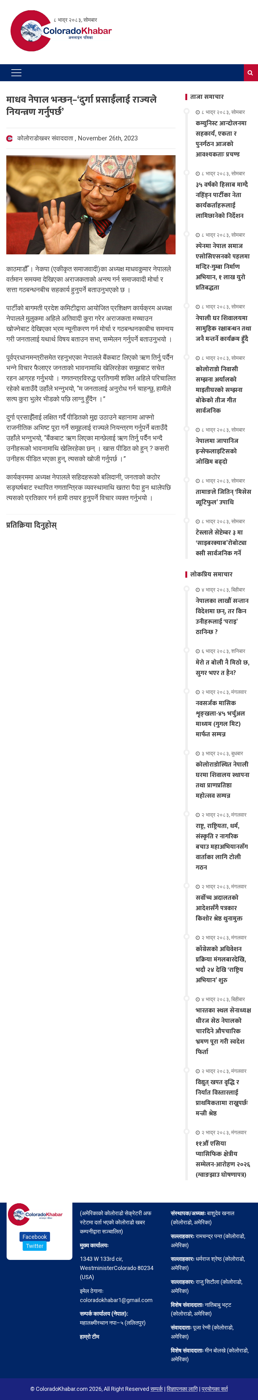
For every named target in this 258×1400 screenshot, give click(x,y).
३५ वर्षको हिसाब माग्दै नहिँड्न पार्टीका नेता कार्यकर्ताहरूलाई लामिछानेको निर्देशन (222, 200)
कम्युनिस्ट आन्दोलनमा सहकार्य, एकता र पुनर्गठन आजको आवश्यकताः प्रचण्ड (221, 139)
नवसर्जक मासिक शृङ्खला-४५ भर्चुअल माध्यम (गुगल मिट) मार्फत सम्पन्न (220, 719)
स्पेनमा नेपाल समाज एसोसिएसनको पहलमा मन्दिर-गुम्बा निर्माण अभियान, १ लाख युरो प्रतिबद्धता (223, 267)
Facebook (35, 1236)
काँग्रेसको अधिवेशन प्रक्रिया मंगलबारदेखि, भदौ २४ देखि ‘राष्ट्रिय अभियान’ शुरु (221, 965)
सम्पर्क (156, 1389)
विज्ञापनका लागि (182, 1389)
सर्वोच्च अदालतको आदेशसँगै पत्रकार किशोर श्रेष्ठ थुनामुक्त (219, 908)
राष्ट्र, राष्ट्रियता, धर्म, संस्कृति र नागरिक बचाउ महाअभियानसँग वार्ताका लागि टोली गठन (222, 847)
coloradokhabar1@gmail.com (116, 1300)
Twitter (34, 1246)
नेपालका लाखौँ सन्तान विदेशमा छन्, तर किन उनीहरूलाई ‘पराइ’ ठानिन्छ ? (222, 617)
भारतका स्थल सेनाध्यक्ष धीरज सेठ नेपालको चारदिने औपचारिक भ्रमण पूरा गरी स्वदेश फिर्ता (223, 1031)
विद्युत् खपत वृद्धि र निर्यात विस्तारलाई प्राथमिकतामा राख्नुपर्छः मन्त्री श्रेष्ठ (222, 1098)
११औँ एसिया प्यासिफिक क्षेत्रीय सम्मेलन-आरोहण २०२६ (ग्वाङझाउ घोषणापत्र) (223, 1159)
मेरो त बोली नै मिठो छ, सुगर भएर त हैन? (223, 667)
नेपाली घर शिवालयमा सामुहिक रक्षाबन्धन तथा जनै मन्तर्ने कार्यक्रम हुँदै (223, 328)
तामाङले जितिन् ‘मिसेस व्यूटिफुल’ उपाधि (223, 497)
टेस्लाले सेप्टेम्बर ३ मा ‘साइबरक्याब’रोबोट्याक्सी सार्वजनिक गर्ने (221, 543)
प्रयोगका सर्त (215, 1389)
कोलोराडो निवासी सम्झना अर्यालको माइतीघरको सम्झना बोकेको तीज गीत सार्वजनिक (219, 390)
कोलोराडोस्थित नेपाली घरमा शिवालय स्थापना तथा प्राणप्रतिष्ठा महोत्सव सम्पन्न (223, 780)
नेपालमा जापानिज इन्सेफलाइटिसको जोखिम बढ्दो (217, 451)
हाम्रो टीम (89, 1336)
